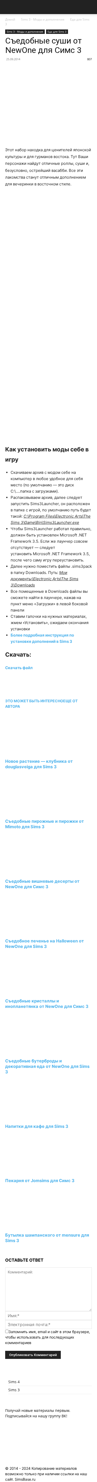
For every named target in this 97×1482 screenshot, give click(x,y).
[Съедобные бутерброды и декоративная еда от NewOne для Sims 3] (33, 1051)
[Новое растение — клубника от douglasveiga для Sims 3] (33, 751)
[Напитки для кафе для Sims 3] (33, 1116)
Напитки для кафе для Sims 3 (36, 1126)
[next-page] (6, 1250)
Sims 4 (14, 1381)
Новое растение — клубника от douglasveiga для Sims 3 (39, 764)
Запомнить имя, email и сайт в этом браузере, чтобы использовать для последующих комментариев (47, 1337)
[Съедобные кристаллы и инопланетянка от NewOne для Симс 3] (33, 991)
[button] (9, 7)
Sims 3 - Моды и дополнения (42, 19)
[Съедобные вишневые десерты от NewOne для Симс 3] (33, 871)
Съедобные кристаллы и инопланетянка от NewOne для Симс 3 (46, 1003)
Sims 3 (14, 1389)
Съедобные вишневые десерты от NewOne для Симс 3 (42, 884)
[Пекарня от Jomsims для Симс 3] (33, 1171)
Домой (10, 19)
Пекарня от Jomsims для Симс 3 (39, 1180)
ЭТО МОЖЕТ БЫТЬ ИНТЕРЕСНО (34, 701)
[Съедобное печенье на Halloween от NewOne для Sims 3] (33, 931)
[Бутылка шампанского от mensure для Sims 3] (33, 1225)
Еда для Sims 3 (57, 31)
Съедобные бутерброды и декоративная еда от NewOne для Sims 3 (47, 1066)
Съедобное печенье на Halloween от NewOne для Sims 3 (44, 943)
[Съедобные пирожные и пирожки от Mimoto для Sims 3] (33, 811)
